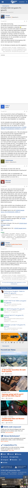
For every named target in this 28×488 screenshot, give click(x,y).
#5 (26, 249)
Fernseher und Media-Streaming (14, 304)
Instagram (5, 460)
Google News (14, 457)
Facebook (5, 457)
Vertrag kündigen (5, 474)
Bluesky (19, 454)
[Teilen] (24, 21)
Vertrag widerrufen (22, 472)
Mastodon (14, 460)
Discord (11, 454)
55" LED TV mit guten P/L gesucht (14, 309)
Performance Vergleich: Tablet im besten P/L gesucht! (14, 292)
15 (3, 398)
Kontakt (8, 472)
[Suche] (26, 1)
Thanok (4, 12)
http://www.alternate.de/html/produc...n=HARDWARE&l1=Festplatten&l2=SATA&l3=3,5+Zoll (13, 127)
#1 (26, 21)
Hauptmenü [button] (3, 2)
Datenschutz (20, 474)
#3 (26, 166)
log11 (5, 304)
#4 (26, 186)
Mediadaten (14, 472)
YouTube (5, 462)
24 (3, 422)
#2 (26, 111)
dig (4, 294)
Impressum (3, 472)
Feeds (4, 454)
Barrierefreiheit (13, 474)
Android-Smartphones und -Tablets (14, 328)
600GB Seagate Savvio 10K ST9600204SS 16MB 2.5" (12, 211)
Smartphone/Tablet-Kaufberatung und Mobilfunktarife (13, 295)
